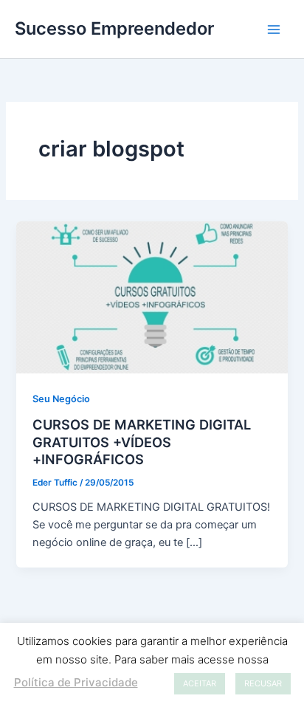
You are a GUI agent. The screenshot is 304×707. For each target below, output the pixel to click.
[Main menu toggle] (273, 29)
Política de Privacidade (76, 682)
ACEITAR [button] (199, 683)
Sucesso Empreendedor (114, 28)
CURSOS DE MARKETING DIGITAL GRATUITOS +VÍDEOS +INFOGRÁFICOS (141, 441)
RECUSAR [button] (263, 683)
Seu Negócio (61, 398)
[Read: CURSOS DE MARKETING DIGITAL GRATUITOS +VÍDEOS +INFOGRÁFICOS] (151, 296)
